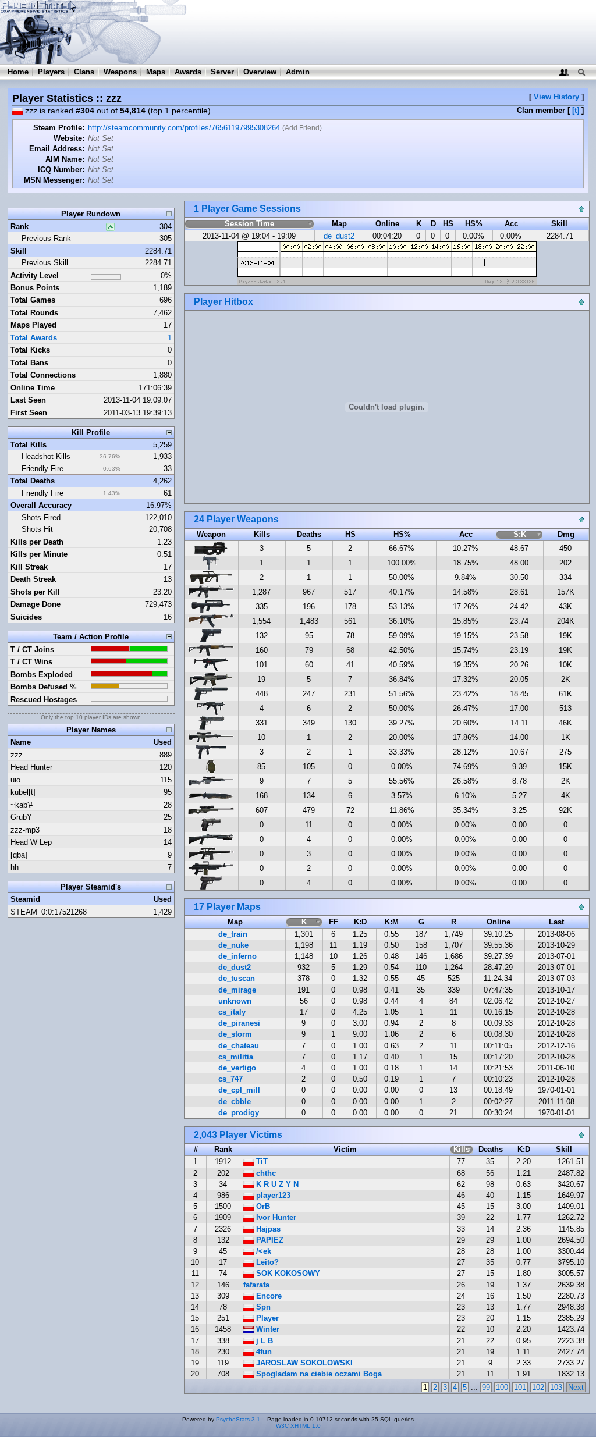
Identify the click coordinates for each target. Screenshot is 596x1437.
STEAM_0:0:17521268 (48, 912)
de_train (232, 934)
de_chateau (238, 1045)
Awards (188, 71)
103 (556, 1387)
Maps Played (33, 325)
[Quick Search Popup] (581, 71)
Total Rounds (34, 312)
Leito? (266, 1262)
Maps (155, 71)
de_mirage (237, 990)
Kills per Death (36, 542)
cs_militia (235, 1056)
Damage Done (35, 604)
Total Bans (29, 362)
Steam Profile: (58, 127)
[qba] (18, 855)
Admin (298, 71)
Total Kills (28, 444)
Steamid (25, 899)
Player (266, 1318)
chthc (265, 1173)
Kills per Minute (39, 554)
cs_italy (232, 1012)
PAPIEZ (268, 1240)
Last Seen (28, 400)
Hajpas (267, 1229)
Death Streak (33, 579)
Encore (268, 1296)
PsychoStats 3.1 (238, 1419)
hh (14, 867)
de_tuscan (236, 978)
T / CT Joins (32, 649)
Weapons (120, 71)
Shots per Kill (35, 592)
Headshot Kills (46, 456)
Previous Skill (45, 262)
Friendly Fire (42, 468)
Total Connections (43, 375)
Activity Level (34, 275)
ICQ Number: (61, 169)
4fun (263, 1351)
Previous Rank (46, 238)
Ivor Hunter (275, 1217)
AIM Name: (64, 159)
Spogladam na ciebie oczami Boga (318, 1374)
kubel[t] (23, 792)
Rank (19, 226)
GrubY (21, 817)
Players (51, 71)
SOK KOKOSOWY (287, 1273)
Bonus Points (34, 287)
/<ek (262, 1251)
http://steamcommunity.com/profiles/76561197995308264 (184, 127)
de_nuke (233, 945)
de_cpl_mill (239, 1090)
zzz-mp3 (25, 830)
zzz (16, 754)
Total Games (32, 300)
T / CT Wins (31, 661)
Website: (69, 138)
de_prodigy (238, 1112)
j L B (263, 1340)
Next (576, 1387)
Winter (266, 1329)
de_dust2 (339, 236)
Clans (84, 71)
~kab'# (21, 805)
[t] (575, 110)
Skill (18, 251)
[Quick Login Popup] (564, 71)
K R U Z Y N (276, 1184)
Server (222, 71)
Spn (262, 1307)
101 (520, 1387)
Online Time (32, 387)
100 (502, 1387)
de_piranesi (239, 1023)
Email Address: (56, 148)
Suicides (26, 617)
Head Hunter (31, 767)
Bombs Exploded (41, 674)
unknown (234, 1001)
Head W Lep (31, 842)
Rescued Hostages (43, 699)
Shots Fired (41, 517)
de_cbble (234, 1101)
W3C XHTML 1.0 (298, 1425)
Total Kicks (30, 350)
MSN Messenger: (54, 180)
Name (20, 742)
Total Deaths (32, 480)
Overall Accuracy (41, 505)
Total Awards (33, 337)
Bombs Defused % (43, 686)
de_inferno (237, 956)
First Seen (28, 412)
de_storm (235, 1034)
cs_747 (230, 1079)
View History (556, 97)
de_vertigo (237, 1067)
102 (538, 1387)
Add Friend (302, 128)
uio (15, 780)
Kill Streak (29, 567)
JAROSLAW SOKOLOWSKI (303, 1362)
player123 (272, 1195)
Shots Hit (37, 529)
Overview (259, 71)
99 (486, 1387)
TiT (261, 1161)
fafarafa (256, 1285)
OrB (262, 1206)
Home (18, 71)
